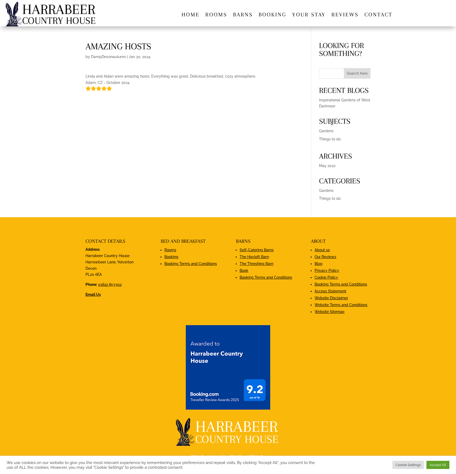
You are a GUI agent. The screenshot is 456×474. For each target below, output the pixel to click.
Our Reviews (325, 257)
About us (322, 250)
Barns (243, 15)
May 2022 (327, 166)
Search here (357, 73)
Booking (272, 15)
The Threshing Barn (256, 264)
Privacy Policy (327, 270)
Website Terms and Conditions (341, 305)
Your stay (309, 15)
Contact (378, 15)
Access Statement (330, 291)
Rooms (216, 15)
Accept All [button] (438, 465)
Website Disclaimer (331, 298)
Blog (318, 264)
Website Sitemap (329, 312)
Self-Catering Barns (257, 250)
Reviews (345, 15)
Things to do (330, 139)
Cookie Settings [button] (408, 465)
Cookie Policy (326, 277)
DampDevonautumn (108, 57)
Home (191, 15)
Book (244, 270)
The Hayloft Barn (254, 257)
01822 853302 (110, 284)
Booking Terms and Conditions (190, 264)
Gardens (326, 131)
